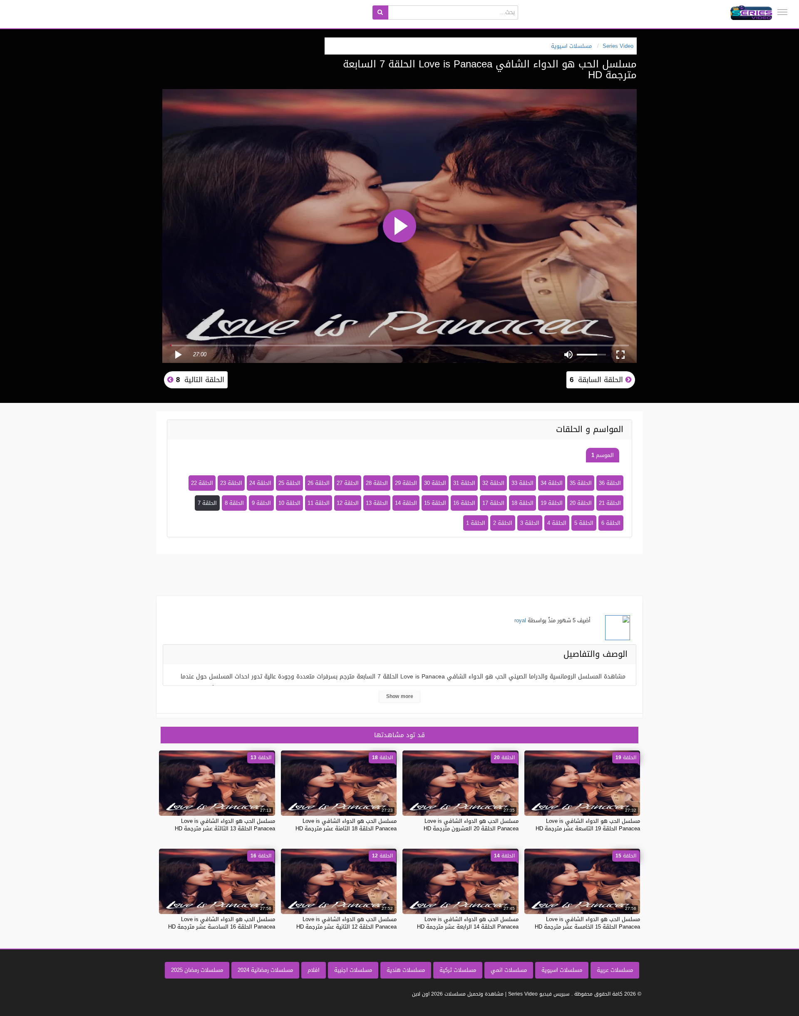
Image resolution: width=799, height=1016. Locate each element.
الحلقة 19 (552, 503)
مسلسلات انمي (509, 970)
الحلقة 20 (581, 503)
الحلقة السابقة (597, 379)
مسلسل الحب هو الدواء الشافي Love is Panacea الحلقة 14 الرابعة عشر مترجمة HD (468, 923)
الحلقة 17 (493, 503)
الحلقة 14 (406, 503)
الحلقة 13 (377, 503)
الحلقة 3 (529, 523)
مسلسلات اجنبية (353, 970)
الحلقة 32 (493, 483)
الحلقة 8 (234, 503)
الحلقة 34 (552, 483)
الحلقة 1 (475, 523)
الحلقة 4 (556, 523)
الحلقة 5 (583, 523)
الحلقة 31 (464, 483)
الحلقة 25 (289, 483)
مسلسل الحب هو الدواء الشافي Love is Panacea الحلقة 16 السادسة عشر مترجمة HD (221, 923)
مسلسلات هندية (406, 970)
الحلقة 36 (610, 483)
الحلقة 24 (260, 483)
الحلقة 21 (610, 503)
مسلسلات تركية (457, 970)
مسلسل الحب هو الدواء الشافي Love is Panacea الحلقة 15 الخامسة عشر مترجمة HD (587, 923)
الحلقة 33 (522, 483)
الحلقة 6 (610, 523)
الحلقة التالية (199, 379)
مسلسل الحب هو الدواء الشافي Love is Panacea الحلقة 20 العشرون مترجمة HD (471, 825)
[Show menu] (782, 12)
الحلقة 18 (522, 503)
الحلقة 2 (502, 523)
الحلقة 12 (348, 503)
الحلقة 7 (207, 503)
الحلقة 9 (261, 503)
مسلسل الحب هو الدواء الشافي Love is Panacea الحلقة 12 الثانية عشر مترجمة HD (346, 923)
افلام (314, 970)
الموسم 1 (602, 455)
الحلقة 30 (435, 483)
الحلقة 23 (231, 483)
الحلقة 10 (289, 503)
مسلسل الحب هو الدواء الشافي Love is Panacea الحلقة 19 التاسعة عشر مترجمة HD (588, 825)
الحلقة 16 (464, 503)
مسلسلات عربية (615, 970)
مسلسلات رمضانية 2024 (265, 970)
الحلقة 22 (202, 483)
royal (520, 620)
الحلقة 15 (435, 503)
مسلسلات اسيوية (561, 970)
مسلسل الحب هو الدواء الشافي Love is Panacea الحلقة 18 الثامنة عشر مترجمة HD (346, 825)
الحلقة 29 (406, 483)
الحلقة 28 (377, 483)
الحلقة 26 (319, 483)
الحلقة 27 (348, 483)
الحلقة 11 (319, 503)
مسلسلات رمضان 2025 (197, 970)
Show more (399, 696)
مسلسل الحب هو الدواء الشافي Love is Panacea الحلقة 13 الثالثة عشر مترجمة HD (225, 825)
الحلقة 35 (581, 483)
